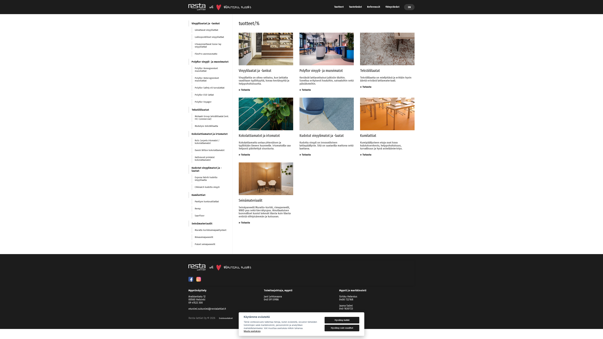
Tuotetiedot (355, 6)
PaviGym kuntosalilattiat (207, 201)
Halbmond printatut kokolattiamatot (205, 158)
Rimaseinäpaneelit (204, 237)
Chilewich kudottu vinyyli (207, 187)
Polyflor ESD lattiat (204, 95)
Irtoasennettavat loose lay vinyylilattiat (208, 45)
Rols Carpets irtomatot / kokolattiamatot (207, 142)
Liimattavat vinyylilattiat (206, 30)
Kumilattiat (198, 195)
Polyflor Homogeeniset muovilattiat (206, 69)
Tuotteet (339, 6)
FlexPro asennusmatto (206, 54)
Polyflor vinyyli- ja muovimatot (210, 61)
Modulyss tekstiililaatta (206, 126)
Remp (198, 208)
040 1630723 (346, 308)
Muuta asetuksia (252, 331)
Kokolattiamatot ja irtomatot (210, 133)
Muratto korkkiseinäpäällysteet (210, 230)
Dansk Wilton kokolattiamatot (209, 150)
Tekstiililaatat (200, 109)
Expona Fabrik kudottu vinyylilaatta (206, 178)
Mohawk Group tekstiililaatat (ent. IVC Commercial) (212, 117)
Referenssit (373, 6)
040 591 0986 (271, 299)
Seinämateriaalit (202, 223)
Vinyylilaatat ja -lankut (206, 23)
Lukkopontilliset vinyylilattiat (209, 37)
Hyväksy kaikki (342, 320)
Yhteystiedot (392, 6)
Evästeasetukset (226, 318)
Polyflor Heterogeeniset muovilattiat (207, 79)
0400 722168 (346, 299)
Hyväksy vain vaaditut (342, 328)
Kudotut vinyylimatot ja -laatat (207, 169)
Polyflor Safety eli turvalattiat (209, 87)
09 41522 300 (195, 302)
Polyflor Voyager (203, 102)
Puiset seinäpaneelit (205, 244)
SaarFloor (199, 215)
